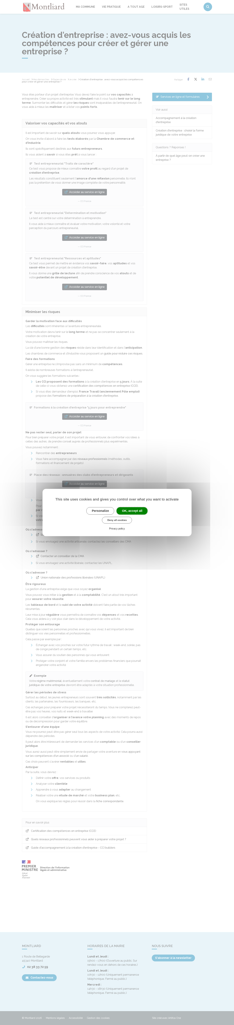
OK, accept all (132, 510)
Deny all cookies (117, 520)
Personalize (100, 510)
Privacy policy (117, 528)
